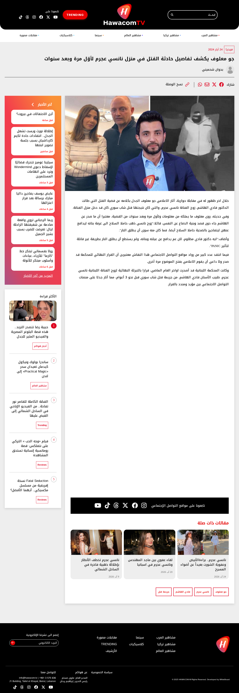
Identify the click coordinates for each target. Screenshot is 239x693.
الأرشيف (111, 651)
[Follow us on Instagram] (34, 17)
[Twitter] (214, 84)
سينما (99, 35)
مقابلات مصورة (29, 35)
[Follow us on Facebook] (41, 17)
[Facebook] (221, 84)
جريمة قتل (163, 592)
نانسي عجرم (202, 592)
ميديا (229, 49)
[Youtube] (97, 505)
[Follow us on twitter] (48, 17)
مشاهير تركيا (172, 35)
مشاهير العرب (210, 35)
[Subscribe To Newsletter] (12, 643)
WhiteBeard (225, 679)
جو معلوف (220, 592)
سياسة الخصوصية (101, 672)
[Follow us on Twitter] (43, 687)
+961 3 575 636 (47, 678)
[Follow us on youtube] (55, 17)
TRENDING (75, 14)
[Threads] (27, 17)
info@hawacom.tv (28, 678)
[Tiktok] (107, 505)
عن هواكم (81, 672)
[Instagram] (144, 505)
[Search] (172, 15)
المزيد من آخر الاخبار (38, 276)
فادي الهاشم (183, 592)
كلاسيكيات (67, 35)
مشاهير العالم (133, 35)
